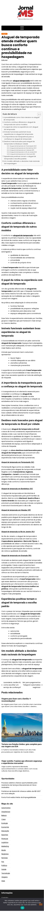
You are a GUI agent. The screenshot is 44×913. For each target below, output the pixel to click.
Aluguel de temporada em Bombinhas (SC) (23, 148)
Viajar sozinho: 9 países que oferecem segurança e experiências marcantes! (21, 762)
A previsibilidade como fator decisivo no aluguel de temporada (21, 118)
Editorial (4, 60)
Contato (4, 897)
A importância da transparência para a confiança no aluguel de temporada (19, 138)
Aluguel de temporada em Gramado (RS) (22, 154)
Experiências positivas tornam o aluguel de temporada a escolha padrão (20, 157)
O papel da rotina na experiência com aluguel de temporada (21, 128)
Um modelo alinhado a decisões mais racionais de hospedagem (22, 162)
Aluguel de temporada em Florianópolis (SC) (23, 146)
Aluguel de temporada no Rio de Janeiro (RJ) (23, 152)
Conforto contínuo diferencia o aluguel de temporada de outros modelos (19, 123)
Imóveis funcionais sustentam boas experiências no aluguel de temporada (18, 133)
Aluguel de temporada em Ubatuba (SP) (22, 150)
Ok (22, 908)
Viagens (4, 34)
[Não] (40, 904)
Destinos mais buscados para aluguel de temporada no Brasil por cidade (19, 142)
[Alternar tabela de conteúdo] (38, 114)
